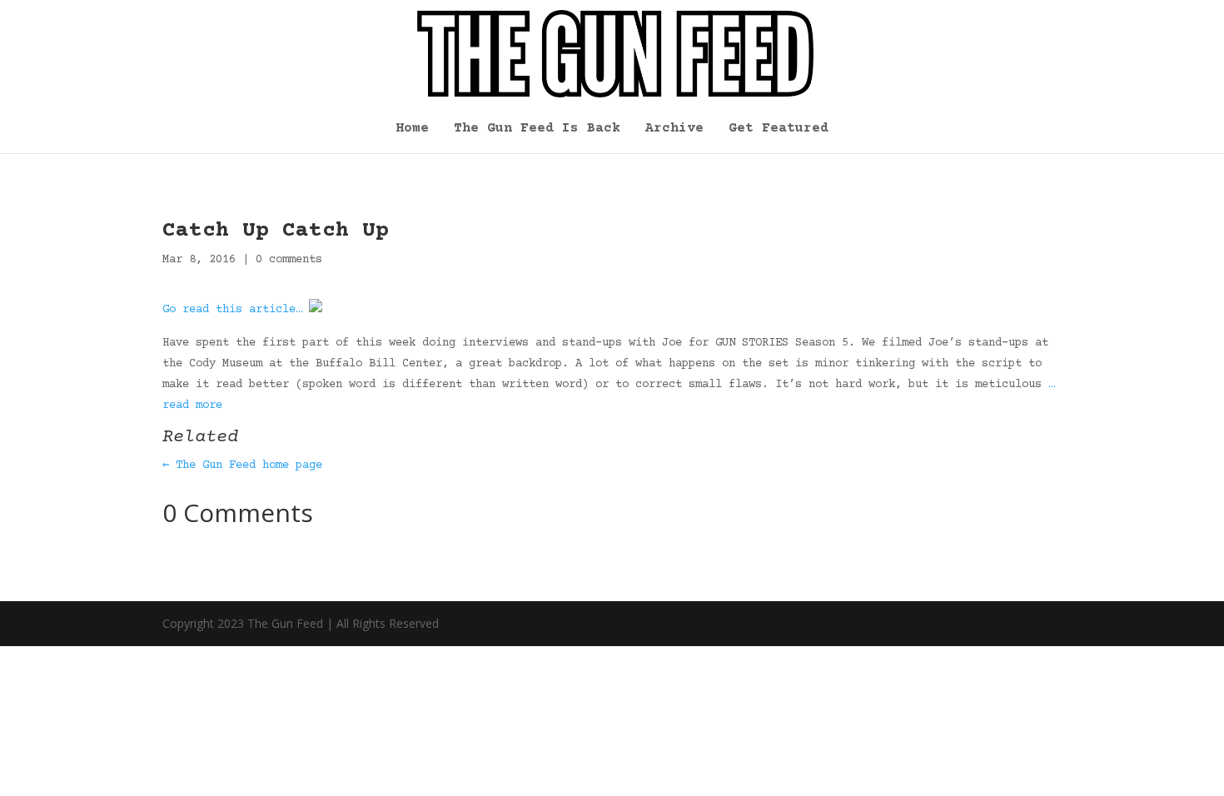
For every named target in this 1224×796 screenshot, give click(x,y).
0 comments (289, 259)
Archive (674, 129)
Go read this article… (232, 309)
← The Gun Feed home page (242, 465)
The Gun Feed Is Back (537, 129)
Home (412, 129)
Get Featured (778, 129)
